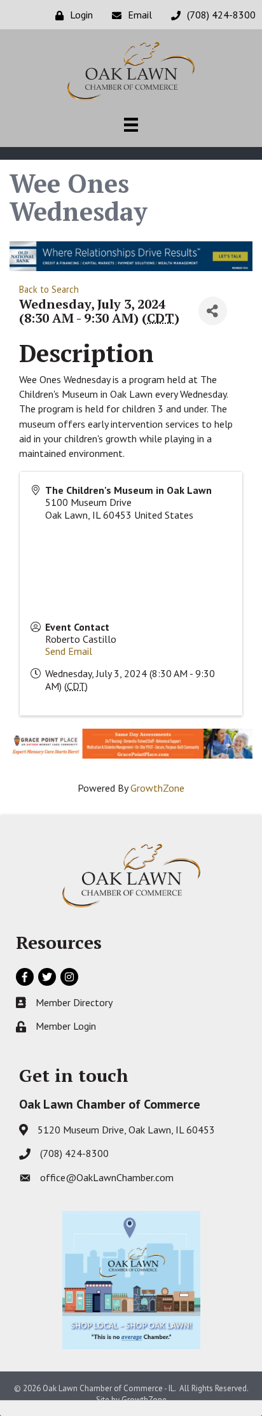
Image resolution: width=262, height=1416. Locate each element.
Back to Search (49, 289)
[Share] (212, 311)
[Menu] (131, 125)
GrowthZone (157, 788)
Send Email (68, 651)
